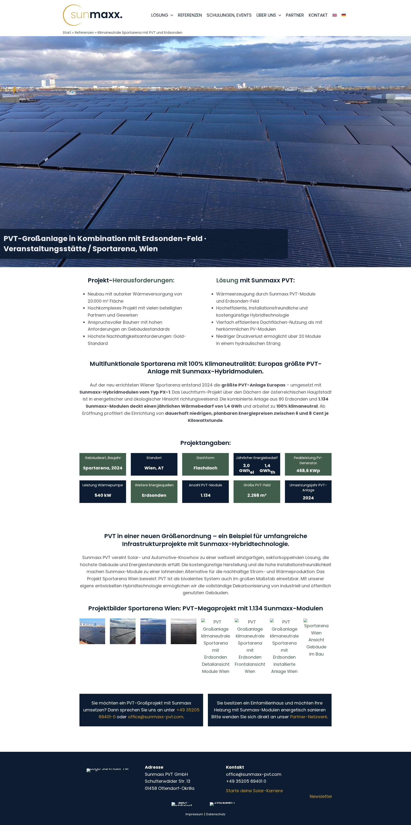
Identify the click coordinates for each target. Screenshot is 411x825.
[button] (170, 15)
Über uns (266, 15)
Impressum (194, 814)
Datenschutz (215, 814)
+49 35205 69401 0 (246, 781)
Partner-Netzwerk (308, 717)
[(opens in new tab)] (181, 804)
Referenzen (190, 15)
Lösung (159, 15)
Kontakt (318, 15)
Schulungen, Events (229, 15)
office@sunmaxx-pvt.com (155, 717)
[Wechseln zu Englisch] (334, 15)
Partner (295, 15)
